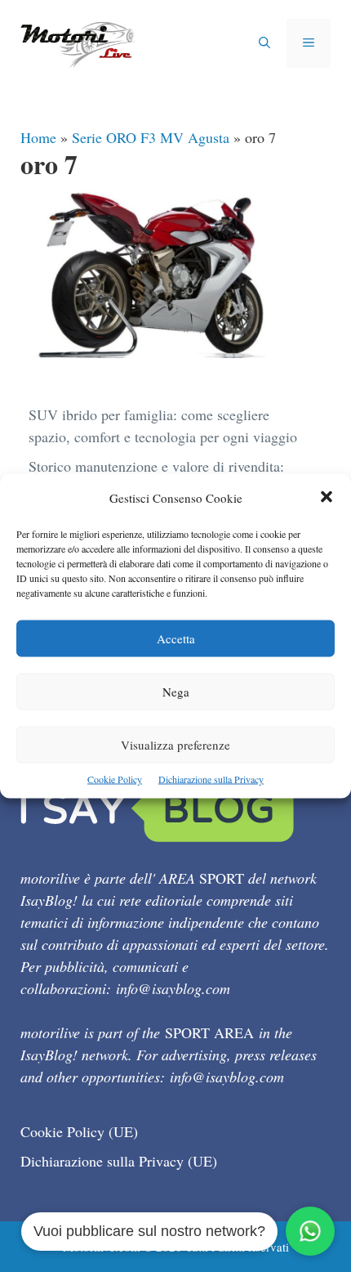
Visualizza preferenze (175, 745)
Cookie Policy (114, 779)
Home (38, 137)
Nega (175, 691)
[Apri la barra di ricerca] (264, 43)
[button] (326, 498)
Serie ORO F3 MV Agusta (150, 137)
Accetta (176, 638)
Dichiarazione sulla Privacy (211, 779)
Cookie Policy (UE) (79, 1131)
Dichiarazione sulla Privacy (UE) (118, 1161)
